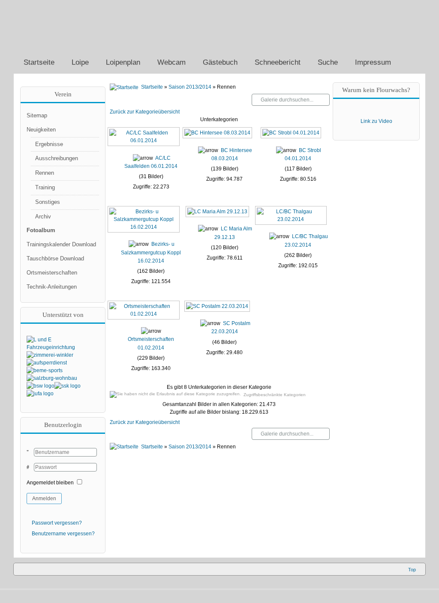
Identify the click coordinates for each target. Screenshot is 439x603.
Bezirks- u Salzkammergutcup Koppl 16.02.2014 (151, 252)
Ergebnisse (49, 144)
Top (412, 569)
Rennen (44, 173)
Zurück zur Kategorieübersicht (145, 112)
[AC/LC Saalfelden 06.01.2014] (144, 144)
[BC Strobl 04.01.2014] (292, 136)
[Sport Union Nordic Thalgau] (82, 25)
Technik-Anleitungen (52, 287)
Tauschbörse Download (55, 258)
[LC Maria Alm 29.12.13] (218, 215)
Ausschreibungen (56, 158)
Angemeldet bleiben (50, 483)
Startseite (152, 87)
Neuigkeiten (41, 129)
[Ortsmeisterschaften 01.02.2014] (144, 317)
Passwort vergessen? (57, 523)
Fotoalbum (41, 230)
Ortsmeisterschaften (52, 272)
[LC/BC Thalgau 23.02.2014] (292, 222)
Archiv (43, 216)
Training (45, 187)
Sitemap (37, 115)
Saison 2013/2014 (189, 87)
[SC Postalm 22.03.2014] (218, 309)
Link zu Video (376, 121)
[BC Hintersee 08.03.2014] (218, 136)
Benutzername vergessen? (63, 534)
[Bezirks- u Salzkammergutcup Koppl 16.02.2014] (144, 230)
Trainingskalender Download (61, 244)
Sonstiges (47, 202)
